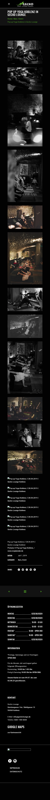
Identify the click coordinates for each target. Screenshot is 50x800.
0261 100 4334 (20, 720)
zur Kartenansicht (14, 732)
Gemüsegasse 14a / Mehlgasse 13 (21, 707)
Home (10, 19)
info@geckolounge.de (21, 717)
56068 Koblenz (14, 710)
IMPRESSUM (15, 768)
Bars (15, 19)
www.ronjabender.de (15, 551)
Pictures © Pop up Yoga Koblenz (20, 548)
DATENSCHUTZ (16, 772)
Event (21, 19)
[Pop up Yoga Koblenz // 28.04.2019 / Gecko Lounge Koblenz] (25, 52)
